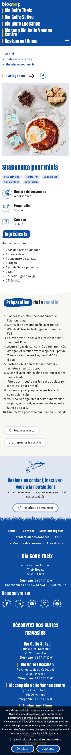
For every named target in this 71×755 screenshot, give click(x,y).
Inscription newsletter (38, 508)
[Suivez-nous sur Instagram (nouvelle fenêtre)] (44, 603)
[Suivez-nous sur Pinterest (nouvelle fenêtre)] (57, 603)
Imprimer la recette (28, 442)
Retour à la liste (23, 430)
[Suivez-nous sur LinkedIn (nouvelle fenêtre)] (19, 603)
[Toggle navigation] (67, 41)
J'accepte (48, 748)
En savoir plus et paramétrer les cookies (35, 739)
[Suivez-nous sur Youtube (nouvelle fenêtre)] (31, 603)
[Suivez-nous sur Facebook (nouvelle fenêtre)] (6, 603)
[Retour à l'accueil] (16, 4)
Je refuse (23, 748)
